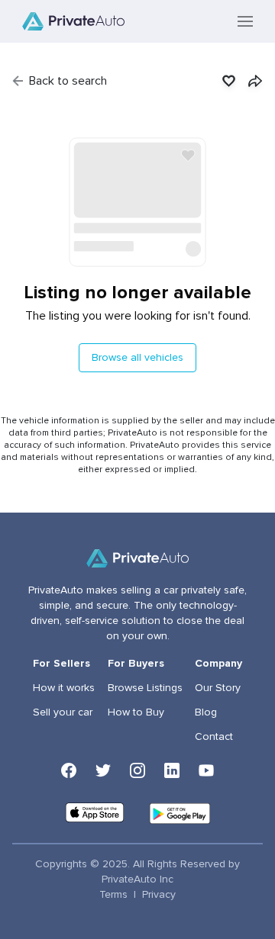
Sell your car (62, 712)
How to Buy (136, 712)
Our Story (218, 688)
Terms (113, 894)
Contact (214, 737)
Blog (206, 712)
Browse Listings (145, 688)
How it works (64, 688)
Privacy (159, 894)
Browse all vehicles (137, 357)
